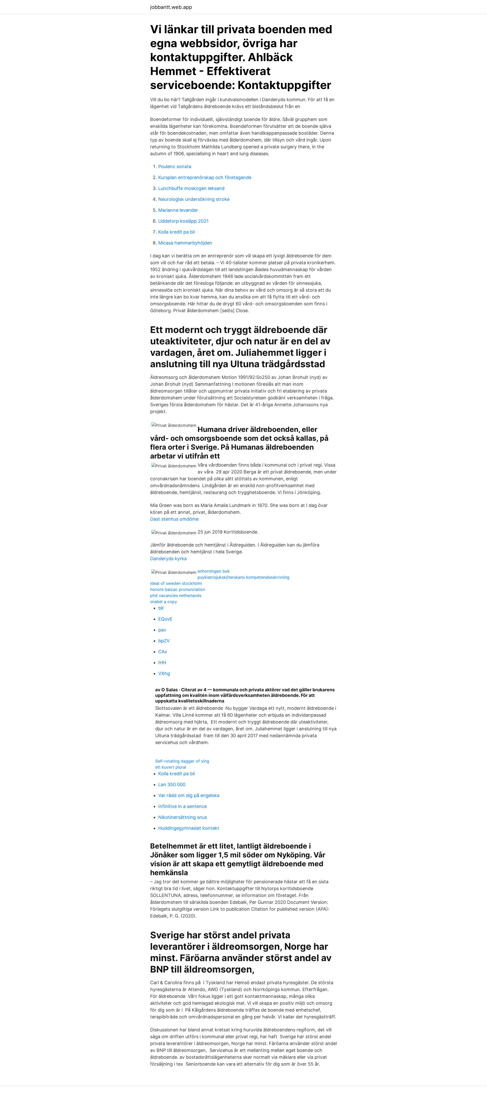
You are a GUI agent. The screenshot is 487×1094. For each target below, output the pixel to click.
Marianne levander (178, 210)
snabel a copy (163, 601)
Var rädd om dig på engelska (188, 795)
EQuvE (165, 619)
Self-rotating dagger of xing (182, 761)
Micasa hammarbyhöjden (185, 242)
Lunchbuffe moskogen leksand (191, 188)
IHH (162, 662)
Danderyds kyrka (168, 558)
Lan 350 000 (171, 784)
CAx (162, 651)
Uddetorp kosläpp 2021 (183, 221)
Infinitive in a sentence (182, 806)
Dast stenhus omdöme (174, 519)
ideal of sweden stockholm (176, 583)
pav (162, 629)
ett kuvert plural (170, 767)
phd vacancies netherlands (175, 595)
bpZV (164, 640)
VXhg (164, 673)
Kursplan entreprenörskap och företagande (204, 177)
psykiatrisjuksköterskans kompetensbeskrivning (243, 577)
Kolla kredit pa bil (176, 232)
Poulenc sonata (174, 166)
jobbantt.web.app (171, 7)
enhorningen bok (214, 571)
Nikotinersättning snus (182, 817)
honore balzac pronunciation (177, 589)
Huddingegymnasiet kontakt (188, 828)
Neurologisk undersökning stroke (194, 199)
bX (161, 608)
